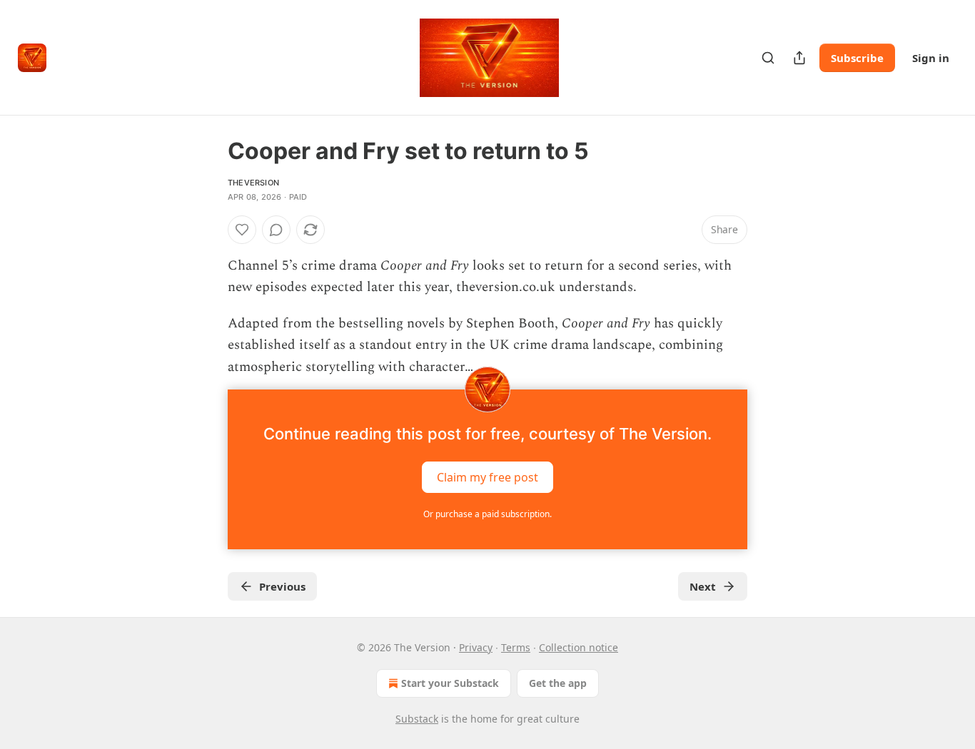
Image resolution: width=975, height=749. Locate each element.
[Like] (242, 229)
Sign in (930, 58)
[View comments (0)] (276, 229)
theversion (253, 183)
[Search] (768, 58)
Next (702, 586)
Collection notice (578, 647)
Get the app (558, 683)
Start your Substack (450, 683)
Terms (515, 647)
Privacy (475, 647)
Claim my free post (487, 477)
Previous (282, 586)
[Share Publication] (799, 58)
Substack (416, 718)
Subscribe (857, 58)
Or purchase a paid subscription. (487, 514)
